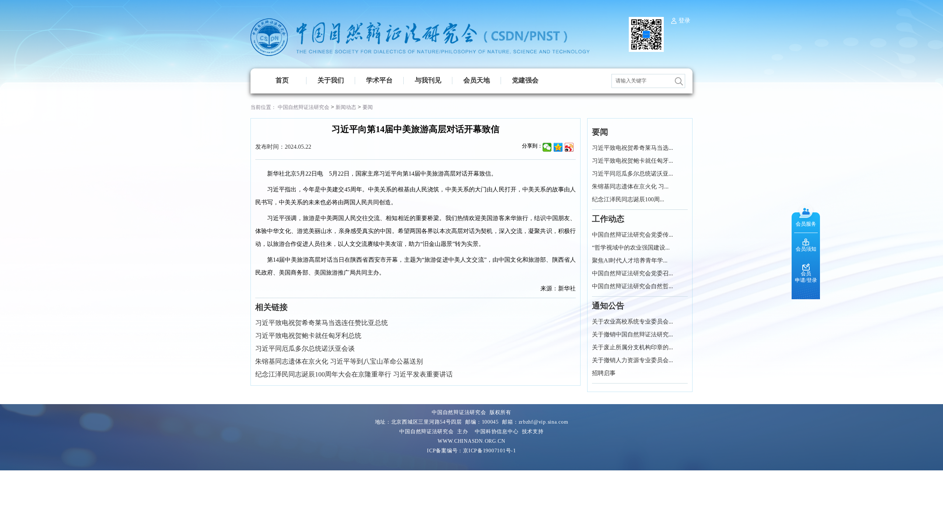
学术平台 (379, 80)
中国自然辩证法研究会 (303, 107)
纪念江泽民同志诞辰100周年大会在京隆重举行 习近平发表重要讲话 (354, 374)
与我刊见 (428, 80)
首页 (282, 80)
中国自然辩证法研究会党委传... (632, 235)
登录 (684, 20)
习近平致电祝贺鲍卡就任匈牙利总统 (308, 335)
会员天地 (476, 80)
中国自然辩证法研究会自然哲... (632, 286)
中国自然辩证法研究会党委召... (632, 273)
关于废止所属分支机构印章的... (632, 347)
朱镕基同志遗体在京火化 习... (630, 186)
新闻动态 (346, 107)
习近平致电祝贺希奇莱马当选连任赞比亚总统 (321, 322)
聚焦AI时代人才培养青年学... (629, 260)
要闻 (367, 107)
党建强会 (525, 80)
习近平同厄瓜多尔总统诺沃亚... (632, 173)
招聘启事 (604, 373)
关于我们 (331, 80)
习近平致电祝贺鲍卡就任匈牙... (632, 161)
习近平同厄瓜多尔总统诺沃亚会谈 (305, 348)
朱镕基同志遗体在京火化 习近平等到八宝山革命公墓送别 (339, 361)
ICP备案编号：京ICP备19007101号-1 (471, 450)
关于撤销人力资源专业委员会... (632, 360)
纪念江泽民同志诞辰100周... (628, 199)
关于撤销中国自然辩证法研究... (632, 334)
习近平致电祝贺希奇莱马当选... (632, 148)
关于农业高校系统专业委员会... (632, 321)
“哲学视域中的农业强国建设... (631, 247)
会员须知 (806, 249)
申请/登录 (806, 280)
